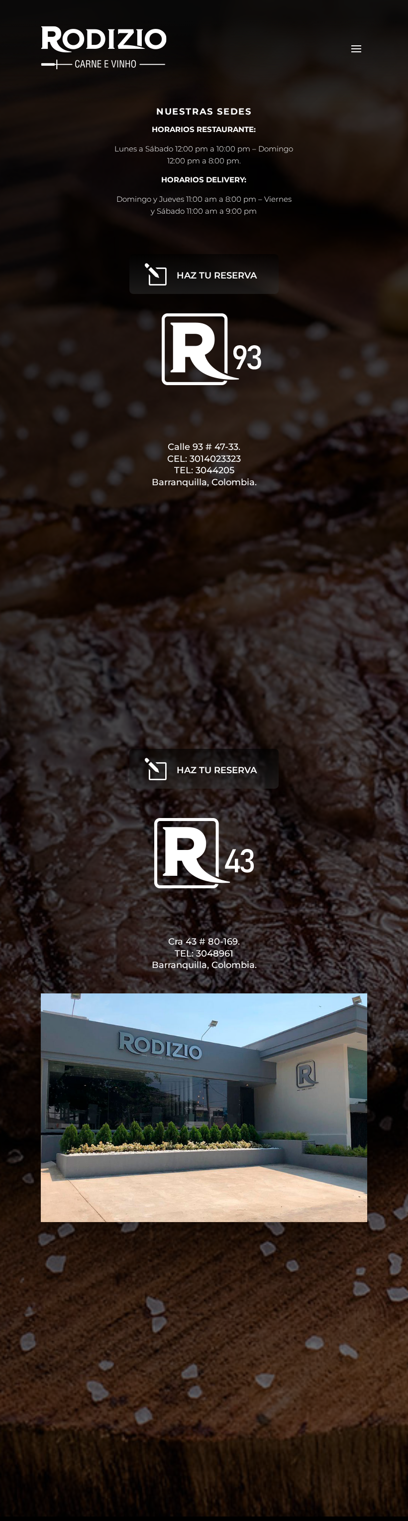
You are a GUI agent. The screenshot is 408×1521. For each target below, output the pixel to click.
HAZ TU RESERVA (217, 275)
